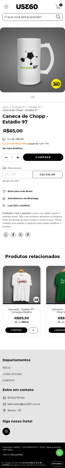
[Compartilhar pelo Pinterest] (27, 236)
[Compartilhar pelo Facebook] (13, 236)
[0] (58, 7)
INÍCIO (6, 367)
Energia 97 (18, 107)
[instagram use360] (6, 431)
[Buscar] (58, 17)
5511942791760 (16, 397)
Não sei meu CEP (10, 181)
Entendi (57, 464)
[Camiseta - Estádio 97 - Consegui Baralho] (33, 330)
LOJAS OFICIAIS (12, 374)
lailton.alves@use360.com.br (24, 404)
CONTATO (8, 380)
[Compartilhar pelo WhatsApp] (5, 235)
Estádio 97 (35, 107)
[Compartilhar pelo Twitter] (21, 236)
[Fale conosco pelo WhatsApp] (59, 452)
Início (5, 107)
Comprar (16, 330)
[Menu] (6, 7)
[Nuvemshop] (12, 455)
